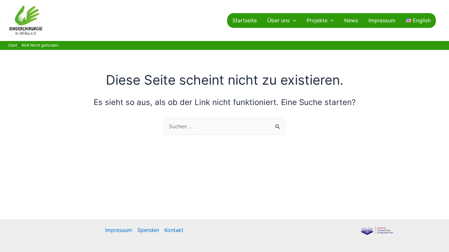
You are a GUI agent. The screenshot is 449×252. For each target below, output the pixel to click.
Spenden (148, 230)
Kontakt (173, 230)
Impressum (381, 20)
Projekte (317, 20)
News (351, 20)
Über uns (278, 20)
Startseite (244, 20)
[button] (293, 20)
